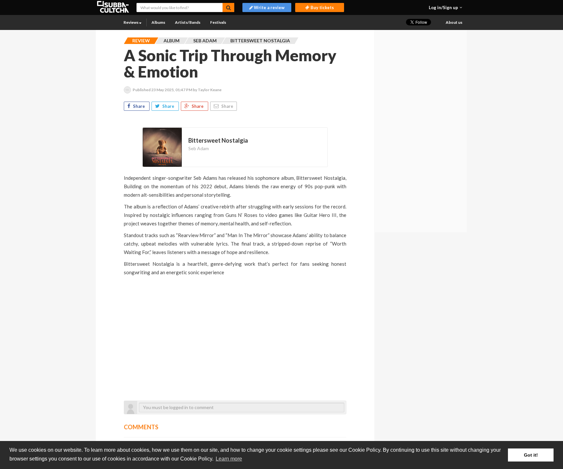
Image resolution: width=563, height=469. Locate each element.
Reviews (131, 22)
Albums (158, 22)
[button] (445, 7)
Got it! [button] (531, 455)
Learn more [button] (229, 459)
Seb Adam (198, 148)
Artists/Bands (187, 22)
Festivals (218, 22)
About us (454, 22)
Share (139, 106)
